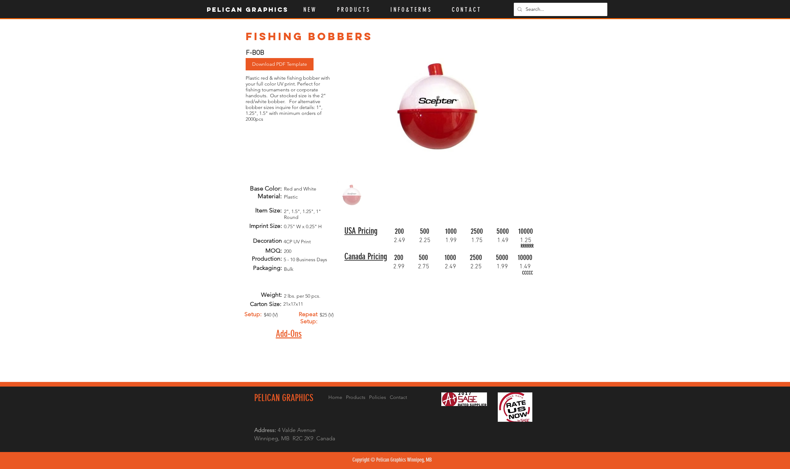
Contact (398, 397)
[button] (359, 9)
